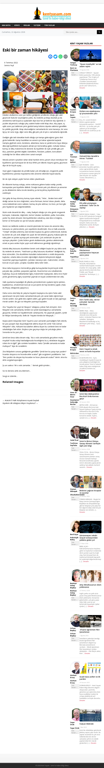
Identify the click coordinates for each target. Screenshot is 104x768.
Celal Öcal (74, 440)
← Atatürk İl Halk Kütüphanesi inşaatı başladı (21, 400)
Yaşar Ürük (72, 723)
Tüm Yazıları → (74, 74)
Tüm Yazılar (49, 25)
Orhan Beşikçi (73, 629)
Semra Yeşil (9, 65)
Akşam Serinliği (73, 304)
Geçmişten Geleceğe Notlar (74, 402)
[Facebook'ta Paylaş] (50, 57)
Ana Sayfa (6, 25)
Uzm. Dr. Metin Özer (73, 394)
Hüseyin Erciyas (73, 348)
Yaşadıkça (74, 257)
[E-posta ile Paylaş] (66, 57)
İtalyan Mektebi (87, 724)
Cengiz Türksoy (73, 64)
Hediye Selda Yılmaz (73, 204)
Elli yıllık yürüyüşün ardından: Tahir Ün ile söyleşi (89, 205)
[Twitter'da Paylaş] (55, 57)
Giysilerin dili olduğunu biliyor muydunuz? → (20, 403)
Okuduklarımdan (77, 495)
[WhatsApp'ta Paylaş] (60, 57)
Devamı (82, 88)
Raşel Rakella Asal (73, 251)
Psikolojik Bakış (74, 538)
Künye (17, 25)
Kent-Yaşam (72, 116)
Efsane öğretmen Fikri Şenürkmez (90, 630)
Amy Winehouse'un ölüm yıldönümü (90, 586)
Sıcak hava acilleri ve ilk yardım (90, 678)
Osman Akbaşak (73, 490)
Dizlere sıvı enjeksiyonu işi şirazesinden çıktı (90, 112)
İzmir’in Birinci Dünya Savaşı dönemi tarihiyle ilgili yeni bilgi (90, 443)
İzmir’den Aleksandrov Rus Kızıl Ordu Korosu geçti (89, 396)
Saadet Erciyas (73, 111)
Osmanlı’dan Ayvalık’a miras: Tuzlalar (89, 157)
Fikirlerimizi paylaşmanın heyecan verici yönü (89, 252)
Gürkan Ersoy (73, 676)
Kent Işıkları (73, 161)
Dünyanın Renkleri (74, 210)
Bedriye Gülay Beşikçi (73, 585)
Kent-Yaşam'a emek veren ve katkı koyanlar (90, 350)
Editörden (74, 353)
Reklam (27, 25)
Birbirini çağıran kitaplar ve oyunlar (90, 491)
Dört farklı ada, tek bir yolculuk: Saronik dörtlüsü (90, 301)
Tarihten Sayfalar (74, 444)
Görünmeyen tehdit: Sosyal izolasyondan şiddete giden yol (89, 537)
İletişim (37, 25)
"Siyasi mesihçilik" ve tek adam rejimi (90, 65)
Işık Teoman (73, 155)
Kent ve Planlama (74, 69)
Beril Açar (74, 534)
